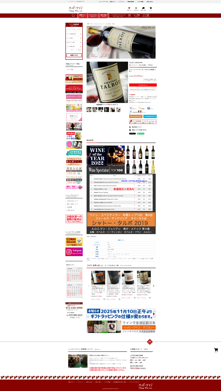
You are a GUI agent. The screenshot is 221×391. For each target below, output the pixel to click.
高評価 (142, 108)
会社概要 (69, 207)
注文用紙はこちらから (75, 317)
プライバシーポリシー (134, 382)
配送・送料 (98, 382)
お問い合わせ (150, 1)
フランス (96, 24)
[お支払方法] (136, 8)
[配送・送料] (143, 8)
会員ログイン (113, 1)
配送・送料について (72, 204)
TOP (88, 24)
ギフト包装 (70, 69)
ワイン (91, 24)
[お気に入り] (129, 8)
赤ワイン (134, 108)
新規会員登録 (131, 1)
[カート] (151, 8)
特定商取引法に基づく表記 (120, 382)
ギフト (151, 108)
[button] (89, 286)
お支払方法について (72, 201)
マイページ (121, 1)
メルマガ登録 (140, 1)
